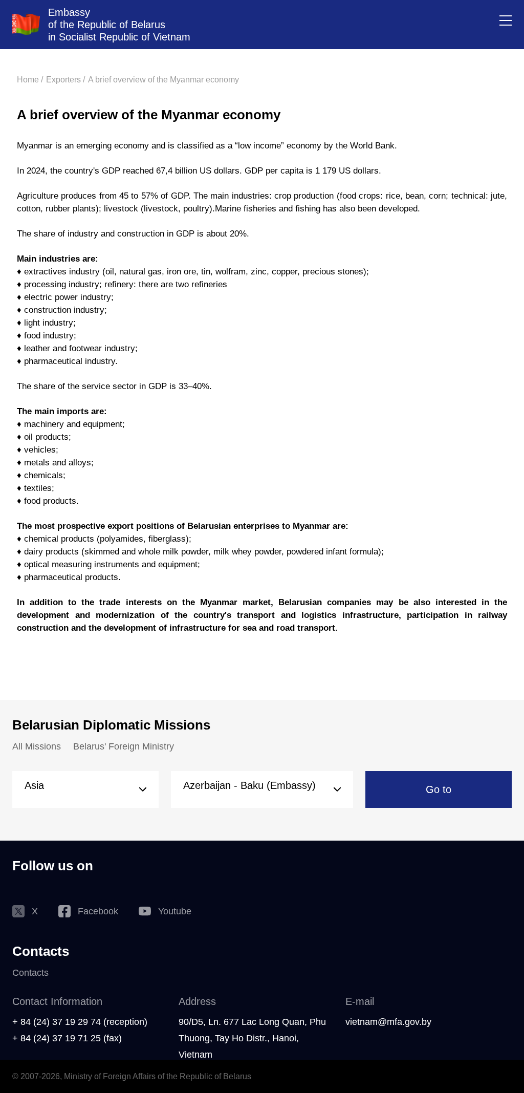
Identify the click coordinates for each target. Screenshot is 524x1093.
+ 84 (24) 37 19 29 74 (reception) (79, 1022)
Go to (438, 789)
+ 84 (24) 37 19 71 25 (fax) (67, 1038)
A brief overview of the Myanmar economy (163, 79)
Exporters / (65, 79)
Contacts (30, 973)
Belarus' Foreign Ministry (123, 746)
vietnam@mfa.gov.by (388, 1022)
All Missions (36, 746)
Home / (30, 79)
